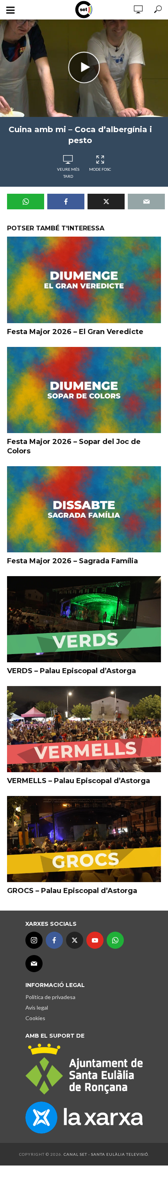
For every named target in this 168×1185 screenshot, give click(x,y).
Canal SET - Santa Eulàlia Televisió (106, 1154)
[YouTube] (95, 940)
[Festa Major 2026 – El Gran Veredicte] (84, 280)
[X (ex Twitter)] (74, 940)
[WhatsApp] (115, 940)
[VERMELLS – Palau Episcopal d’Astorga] (84, 729)
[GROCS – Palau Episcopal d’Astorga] (84, 839)
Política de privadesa (50, 997)
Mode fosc (100, 169)
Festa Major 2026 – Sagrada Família (72, 561)
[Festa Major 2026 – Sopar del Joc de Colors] (84, 390)
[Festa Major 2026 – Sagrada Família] (84, 509)
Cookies (35, 1018)
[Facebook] (54, 940)
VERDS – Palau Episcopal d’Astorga (71, 671)
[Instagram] (34, 940)
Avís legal (36, 1007)
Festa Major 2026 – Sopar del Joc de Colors (74, 446)
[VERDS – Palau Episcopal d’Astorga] (84, 619)
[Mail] (34, 963)
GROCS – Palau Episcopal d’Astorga (72, 890)
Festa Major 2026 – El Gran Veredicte (75, 331)
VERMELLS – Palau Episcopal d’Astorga (78, 780)
